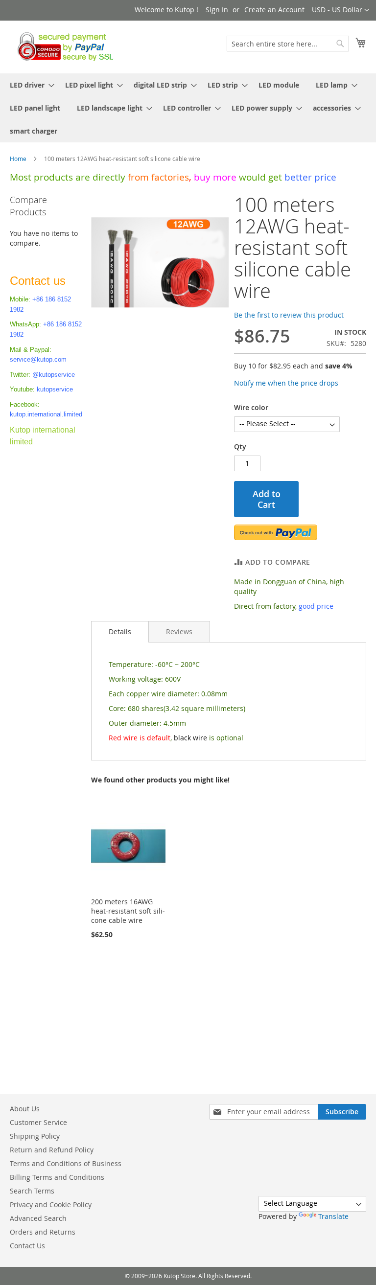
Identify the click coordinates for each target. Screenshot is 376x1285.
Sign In (217, 9)
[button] (340, 10)
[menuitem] (29, 84)
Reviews (179, 631)
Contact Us (27, 1245)
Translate (333, 1216)
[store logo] (63, 46)
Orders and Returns (42, 1232)
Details (120, 631)
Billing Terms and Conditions (57, 1177)
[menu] (188, 107)
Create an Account (274, 9)
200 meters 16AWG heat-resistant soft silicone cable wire (128, 911)
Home (18, 158)
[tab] (120, 631)
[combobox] (288, 43)
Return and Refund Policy (52, 1149)
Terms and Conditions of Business (65, 1163)
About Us (25, 1108)
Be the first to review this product (289, 315)
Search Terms (32, 1190)
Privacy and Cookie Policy (51, 1204)
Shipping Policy (35, 1136)
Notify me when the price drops (286, 383)
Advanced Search (38, 1218)
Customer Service (38, 1122)
